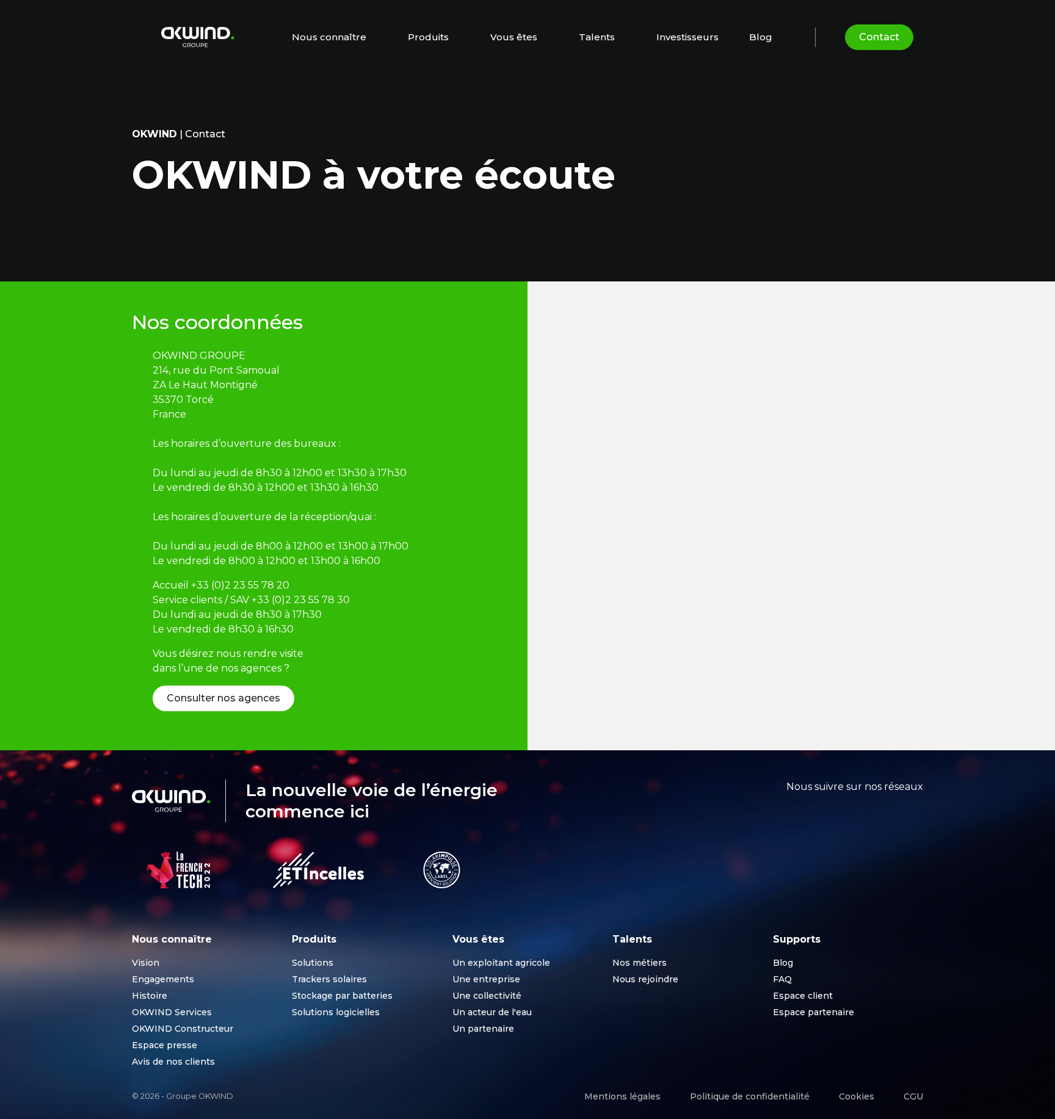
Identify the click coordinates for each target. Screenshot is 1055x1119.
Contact (879, 37)
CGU (913, 1096)
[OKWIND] (197, 37)
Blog (760, 37)
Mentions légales (622, 1096)
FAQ (782, 979)
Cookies (856, 1096)
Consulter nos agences (223, 698)
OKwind (154, 134)
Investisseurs (687, 37)
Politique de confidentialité (750, 1096)
